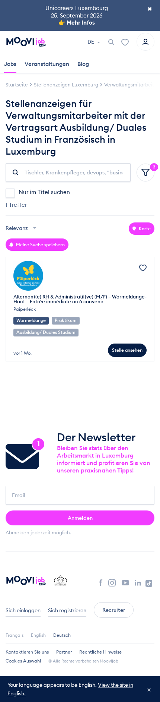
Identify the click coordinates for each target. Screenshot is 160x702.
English (38, 635)
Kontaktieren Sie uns (27, 652)
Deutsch (62, 635)
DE (91, 41)
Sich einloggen (23, 610)
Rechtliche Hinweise (100, 652)
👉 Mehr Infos (76, 22)
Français (14, 635)
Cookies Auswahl (23, 661)
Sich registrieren (67, 610)
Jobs (10, 63)
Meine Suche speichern (40, 244)
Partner (64, 652)
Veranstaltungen (47, 63)
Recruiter (113, 610)
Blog (83, 63)
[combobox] (22, 228)
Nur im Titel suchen (44, 192)
